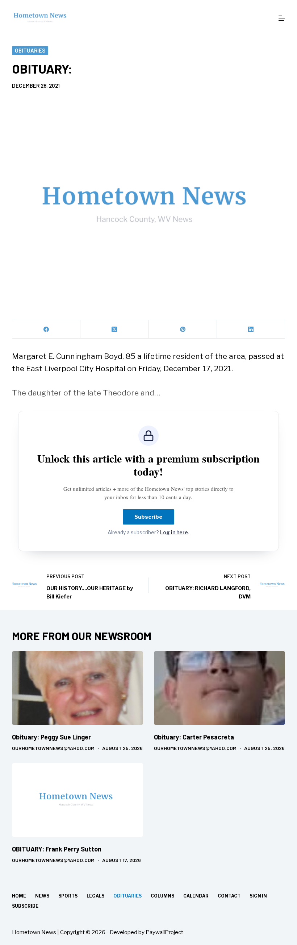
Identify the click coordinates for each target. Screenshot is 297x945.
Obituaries (30, 50)
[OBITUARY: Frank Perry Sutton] (77, 800)
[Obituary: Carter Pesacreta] (219, 688)
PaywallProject (164, 932)
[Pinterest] (182, 329)
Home (19, 896)
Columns (162, 896)
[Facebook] (46, 329)
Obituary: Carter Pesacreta (194, 737)
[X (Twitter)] (114, 329)
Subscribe (148, 517)
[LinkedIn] (251, 329)
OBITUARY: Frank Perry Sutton (56, 849)
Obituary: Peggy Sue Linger (51, 737)
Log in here (174, 532)
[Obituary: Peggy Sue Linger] (77, 688)
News (42, 896)
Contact (229, 896)
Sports (68, 896)
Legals (95, 896)
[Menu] (282, 18)
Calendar (196, 896)
